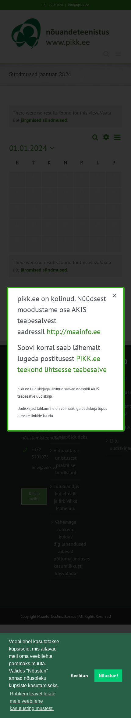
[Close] (114, 295)
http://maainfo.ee (74, 331)
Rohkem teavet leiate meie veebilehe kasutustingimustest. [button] (32, 701)
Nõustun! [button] (108, 675)
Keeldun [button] (79, 675)
